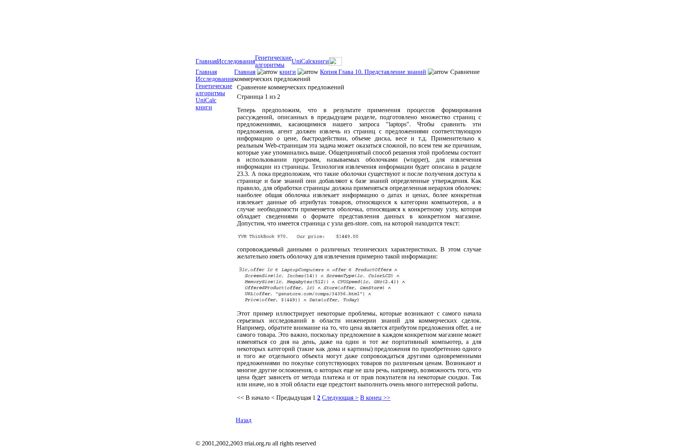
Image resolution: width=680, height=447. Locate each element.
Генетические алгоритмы (273, 61)
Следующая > (340, 397)
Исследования (236, 61)
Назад (243, 420)
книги (320, 61)
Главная (206, 61)
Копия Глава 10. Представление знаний (373, 71)
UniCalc (302, 61)
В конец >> (375, 397)
